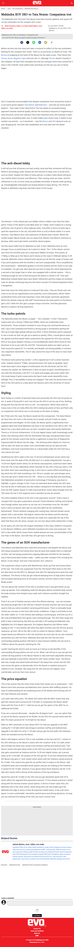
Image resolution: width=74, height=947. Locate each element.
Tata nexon (4, 865)
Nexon (45, 121)
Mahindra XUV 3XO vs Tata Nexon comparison (35, 865)
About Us (37, 933)
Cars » (9, 8)
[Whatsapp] (33, 42)
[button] (3, 4)
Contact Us (37, 928)
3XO (54, 121)
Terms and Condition (37, 931)
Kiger (23, 58)
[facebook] (21, 42)
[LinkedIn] (39, 42)
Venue (4, 58)
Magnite (16, 58)
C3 (39, 58)
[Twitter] (27, 42)
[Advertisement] (37, 84)
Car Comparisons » (18, 8)
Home (3, 8)
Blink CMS (40, 942)
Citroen (52, 58)
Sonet (10, 58)
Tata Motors (29, 105)
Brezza (4, 55)
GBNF (37, 935)
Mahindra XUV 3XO (15, 865)
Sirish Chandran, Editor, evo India (16, 26)
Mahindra (43, 105)
